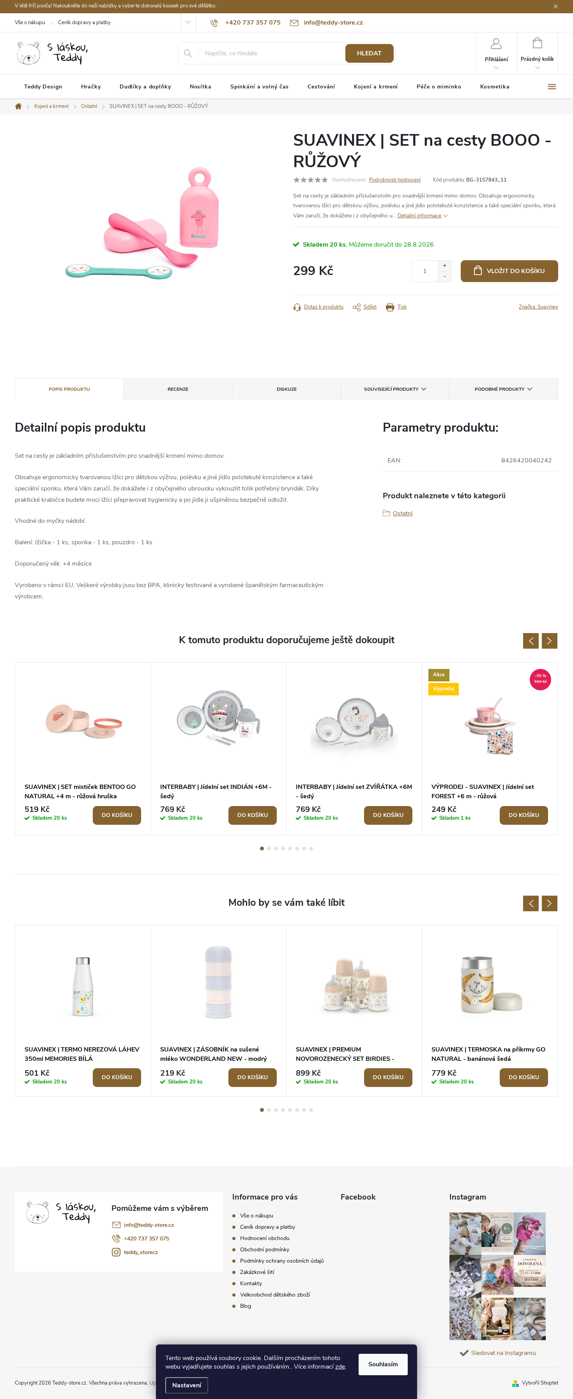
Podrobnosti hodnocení (395, 180)
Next (549, 641)
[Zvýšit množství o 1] (444, 266)
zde (340, 1366)
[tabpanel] (83, 749)
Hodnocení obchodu (265, 1238)
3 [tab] (276, 848)
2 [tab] (269, 848)
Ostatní (403, 513)
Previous (531, 641)
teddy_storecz (141, 1252)
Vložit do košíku (516, 271)
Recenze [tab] (178, 389)
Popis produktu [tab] (69, 389)
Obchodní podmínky (264, 1249)
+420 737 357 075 (146, 1238)
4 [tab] (283, 848)
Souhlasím (383, 1364)
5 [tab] (290, 848)
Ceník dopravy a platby (84, 22)
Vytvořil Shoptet (540, 1383)
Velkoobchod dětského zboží (275, 1294)
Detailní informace (419, 215)
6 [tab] (297, 848)
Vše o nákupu (30, 22)
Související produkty (391, 389)
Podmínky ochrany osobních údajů (282, 1261)
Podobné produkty (499, 389)
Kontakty (251, 1283)
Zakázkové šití (257, 1272)
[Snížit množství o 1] (444, 276)
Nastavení (186, 1385)
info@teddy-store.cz (149, 1225)
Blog (245, 1306)
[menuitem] (43, 87)
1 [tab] (262, 848)
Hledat (369, 53)
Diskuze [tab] (287, 389)
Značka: (538, 306)
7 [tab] (304, 848)
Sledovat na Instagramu (503, 1353)
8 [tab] (311, 848)
